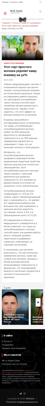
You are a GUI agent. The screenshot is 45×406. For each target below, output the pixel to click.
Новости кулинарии (14, 63)
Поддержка (7, 344)
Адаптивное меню (40, 2)
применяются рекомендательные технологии (18, 371)
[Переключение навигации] (5, 13)
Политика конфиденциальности (22, 402)
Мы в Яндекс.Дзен (11, 360)
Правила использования (14, 348)
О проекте (7, 341)
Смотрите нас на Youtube (14, 364)
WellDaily (30, 398)
